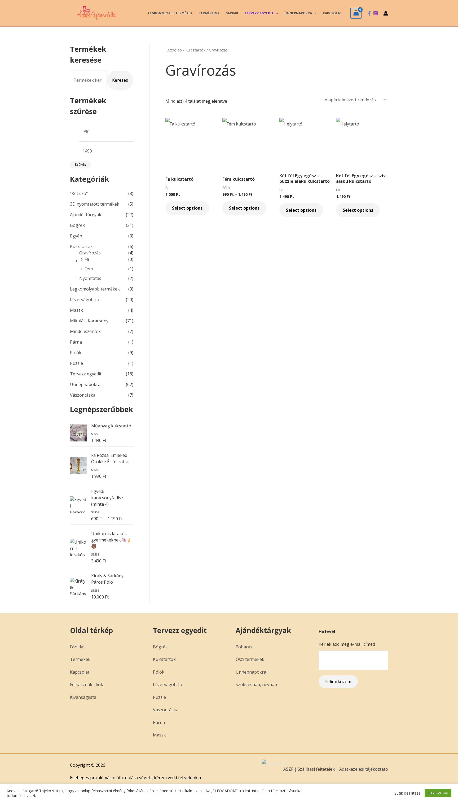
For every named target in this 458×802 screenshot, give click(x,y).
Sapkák (232, 13)
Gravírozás (90, 253)
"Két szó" (79, 193)
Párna (76, 342)
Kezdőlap (173, 50)
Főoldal (77, 647)
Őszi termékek (250, 659)
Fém (89, 269)
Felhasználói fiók (86, 684)
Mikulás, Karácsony (89, 321)
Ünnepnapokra (298, 13)
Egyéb (76, 236)
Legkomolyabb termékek (170, 13)
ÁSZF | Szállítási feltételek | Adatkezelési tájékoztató (335, 769)
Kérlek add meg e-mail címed (347, 644)
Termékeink (209, 13)
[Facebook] (369, 13)
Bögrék (77, 225)
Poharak (244, 647)
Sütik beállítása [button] (407, 793)
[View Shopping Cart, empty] (356, 13)
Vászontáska (82, 395)
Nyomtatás (90, 278)
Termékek (80, 659)
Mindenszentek (85, 331)
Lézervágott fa (84, 299)
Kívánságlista (83, 697)
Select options (187, 208)
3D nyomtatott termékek (94, 204)
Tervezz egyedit (259, 13)
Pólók (75, 353)
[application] (276, 13)
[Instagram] (375, 13)
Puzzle (76, 363)
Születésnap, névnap (256, 684)
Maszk (76, 310)
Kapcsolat (332, 13)
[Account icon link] (385, 13)
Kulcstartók (81, 246)
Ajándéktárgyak (85, 215)
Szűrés (80, 164)
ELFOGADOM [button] (438, 792)
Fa (87, 259)
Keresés (120, 80)
